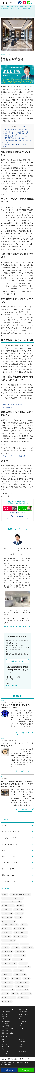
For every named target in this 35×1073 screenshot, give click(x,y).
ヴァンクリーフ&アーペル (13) (11, 902)
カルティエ (5, 1044)
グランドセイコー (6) (8, 921)
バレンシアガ (6, 1051)
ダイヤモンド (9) (28, 947)
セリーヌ (4, 1054)
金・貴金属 (22, 1021)
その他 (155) (6, 825)
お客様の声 (5, 1023)
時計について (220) (9, 856)
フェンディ (22, 1049)
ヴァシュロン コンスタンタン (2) (20, 894)
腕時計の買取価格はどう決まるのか (15, 129)
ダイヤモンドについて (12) (11, 831)
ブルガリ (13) (16, 978)
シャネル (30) (6, 936)
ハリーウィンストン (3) (9, 967)
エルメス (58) (18, 909)
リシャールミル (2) (8, 990)
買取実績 (4, 1014)
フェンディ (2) (18, 970)
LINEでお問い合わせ (27, 1070)
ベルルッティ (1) (7, 982)
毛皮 (20, 1016)
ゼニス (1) (5, 947)
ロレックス (5, 1039)
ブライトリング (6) (20, 974)
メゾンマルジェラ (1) (22, 986)
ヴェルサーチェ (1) (8, 905)
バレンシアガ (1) (25, 967)
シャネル (4, 1041)
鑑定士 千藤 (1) (6, 1001)
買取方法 (4, 1016)
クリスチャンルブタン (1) (10, 925)
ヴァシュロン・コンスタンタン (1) (12, 898)
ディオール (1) (6, 955)
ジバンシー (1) (6, 932)
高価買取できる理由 (8, 1028)
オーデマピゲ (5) (7, 913)
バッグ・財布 (23, 1011)
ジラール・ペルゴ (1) (8, 940)
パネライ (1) (23, 963)
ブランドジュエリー (25, 1026)
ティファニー (6, 1046)
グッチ (4, 1049)
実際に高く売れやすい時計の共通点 (15, 134)
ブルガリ (21, 1044)
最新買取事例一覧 (17, 661)
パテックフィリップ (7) (9, 963)
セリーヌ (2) (15, 947)
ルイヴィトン (23, 1041)
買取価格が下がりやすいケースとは (15, 136)
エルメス (21, 1039)
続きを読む (25, 733)
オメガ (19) (19, 913)
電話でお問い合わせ (9, 1070)
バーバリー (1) (17, 959)
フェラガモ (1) (6, 970)
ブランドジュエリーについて (9, 740)
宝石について (19, 702)
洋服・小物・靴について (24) (12, 862)
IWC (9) (4, 894)
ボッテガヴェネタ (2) (22, 982)
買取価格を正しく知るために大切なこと (17, 144)
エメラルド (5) (6, 909)
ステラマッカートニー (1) (10, 944)
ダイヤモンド (23, 1028)
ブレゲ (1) (26, 978)
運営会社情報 (6, 1059)
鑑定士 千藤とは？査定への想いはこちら (17, 628)
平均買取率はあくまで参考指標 (14, 138)
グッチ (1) (18, 917)
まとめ (6, 146)
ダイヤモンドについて (7, 702)
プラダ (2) (5, 978)
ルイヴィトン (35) (22, 990)
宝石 (20, 1023)
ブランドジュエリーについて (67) (13, 844)
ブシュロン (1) (6, 974)
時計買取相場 (7, 407)
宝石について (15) (9, 850)
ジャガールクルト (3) (20, 932)
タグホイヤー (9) (7, 951)
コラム (4, 1019)
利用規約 (14, 1059)
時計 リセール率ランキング (12, 405)
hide (24, 126)
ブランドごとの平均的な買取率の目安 (16, 132)
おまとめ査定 (6, 1026)
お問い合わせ (6, 1030)
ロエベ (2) (15, 993)
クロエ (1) (24, 925)
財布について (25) (8, 869)
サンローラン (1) (19, 928)
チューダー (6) (20, 951)
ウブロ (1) (20, 905)
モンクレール (23, 1051)
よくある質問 (6, 1021)
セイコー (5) (24, 944)
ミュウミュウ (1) (7, 986)
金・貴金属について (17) (10, 881)
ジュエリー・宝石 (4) (20, 936)
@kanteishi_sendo (12, 685)
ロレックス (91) (26, 993)
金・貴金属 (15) (23, 997)
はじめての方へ (6, 1011)
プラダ (21, 1046)
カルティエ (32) (7, 917)
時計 (20, 1019)
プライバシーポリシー (25, 1059)
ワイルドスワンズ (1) (8, 997)
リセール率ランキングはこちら (14, 456)
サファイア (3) (6, 928)
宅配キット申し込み (8, 1033)
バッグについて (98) (9, 838)
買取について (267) (9, 875)
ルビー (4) (5, 993)
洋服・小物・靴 (23, 1014)
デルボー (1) (6, 959)
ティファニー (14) (19, 955)
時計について (5, 778)
